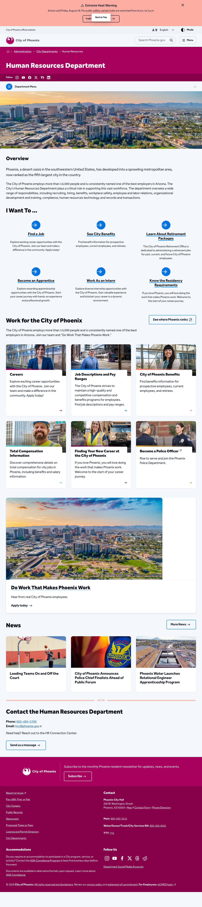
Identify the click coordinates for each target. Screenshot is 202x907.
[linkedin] (48, 77)
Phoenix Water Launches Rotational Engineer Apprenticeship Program (160, 678)
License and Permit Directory (22, 832)
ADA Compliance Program (45, 861)
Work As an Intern (101, 281)
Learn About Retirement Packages (166, 236)
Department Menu (25, 87)
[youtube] (23, 77)
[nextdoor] (42, 77)
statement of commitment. (122, 885)
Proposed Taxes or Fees (19, 825)
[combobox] (155, 40)
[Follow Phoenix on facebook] (122, 858)
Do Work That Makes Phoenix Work (50, 588)
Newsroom (12, 819)
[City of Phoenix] (22, 40)
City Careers (13, 806)
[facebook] (30, 77)
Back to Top (101, 17)
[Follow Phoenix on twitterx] (129, 858)
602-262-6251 (158, 826)
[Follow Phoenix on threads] (137, 858)
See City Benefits (101, 234)
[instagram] (17, 77)
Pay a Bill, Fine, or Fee (18, 800)
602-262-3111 (119, 819)
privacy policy (94, 885)
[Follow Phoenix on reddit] (144, 858)
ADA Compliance (15, 875)
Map (129, 808)
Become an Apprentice (36, 281)
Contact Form (142, 808)
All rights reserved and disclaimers (53, 885)
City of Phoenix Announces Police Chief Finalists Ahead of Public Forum (99, 678)
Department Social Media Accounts (123, 867)
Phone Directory (161, 808)
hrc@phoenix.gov (27, 726)
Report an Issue (15, 793)
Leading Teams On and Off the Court (34, 676)
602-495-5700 (26, 721)
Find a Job (36, 234)
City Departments (16, 838)
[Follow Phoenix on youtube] (114, 858)
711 (112, 833)
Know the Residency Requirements (166, 283)
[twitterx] (36, 77)
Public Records (14, 812)
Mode (190, 30)
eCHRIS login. (165, 885)
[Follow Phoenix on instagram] (107, 858)
